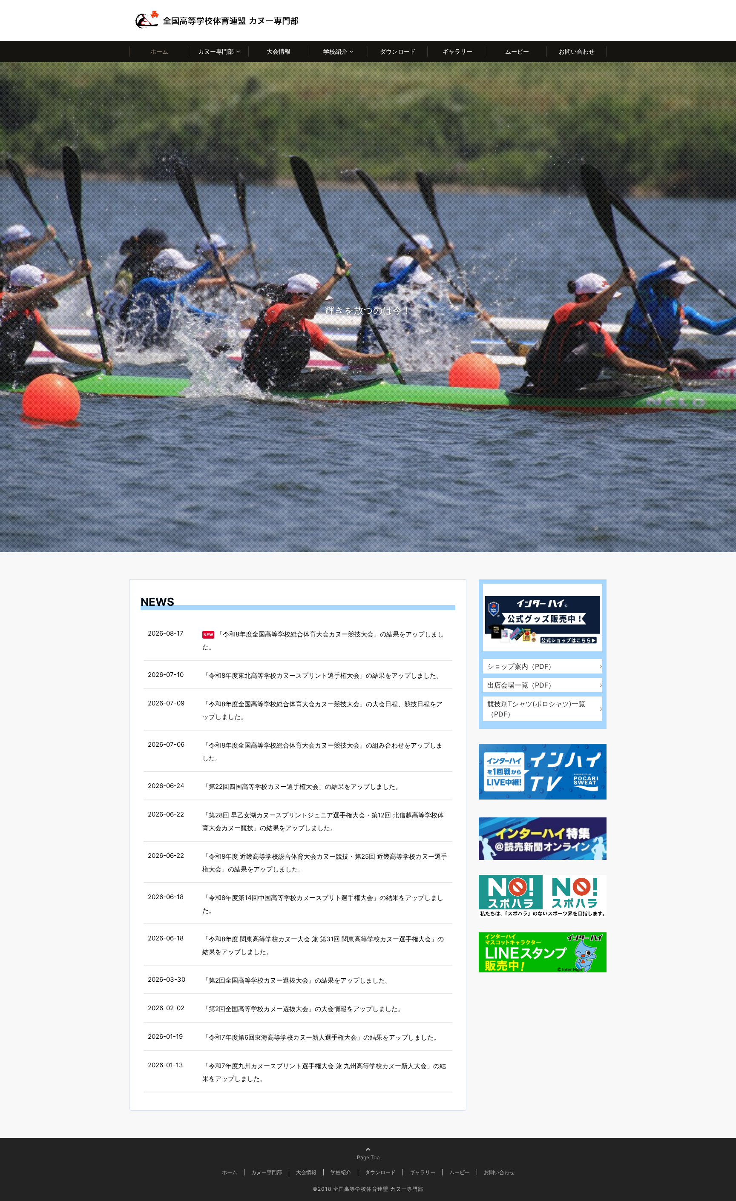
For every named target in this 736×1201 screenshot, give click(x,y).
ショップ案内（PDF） (521, 666)
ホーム (159, 51)
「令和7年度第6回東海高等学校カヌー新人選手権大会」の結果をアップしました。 (321, 1037)
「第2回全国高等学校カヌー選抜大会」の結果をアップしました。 (296, 980)
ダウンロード (398, 51)
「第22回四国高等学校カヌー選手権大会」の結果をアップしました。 (302, 787)
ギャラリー (457, 51)
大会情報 (278, 51)
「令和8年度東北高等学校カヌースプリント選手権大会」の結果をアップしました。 (322, 675)
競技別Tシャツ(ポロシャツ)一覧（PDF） (536, 708)
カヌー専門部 (216, 51)
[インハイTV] (543, 773)
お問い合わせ (577, 51)
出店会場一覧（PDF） (521, 685)
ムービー (517, 51)
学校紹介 (335, 51)
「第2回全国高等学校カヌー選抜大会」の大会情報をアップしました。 (303, 1009)
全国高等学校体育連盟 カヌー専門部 (378, 1189)
